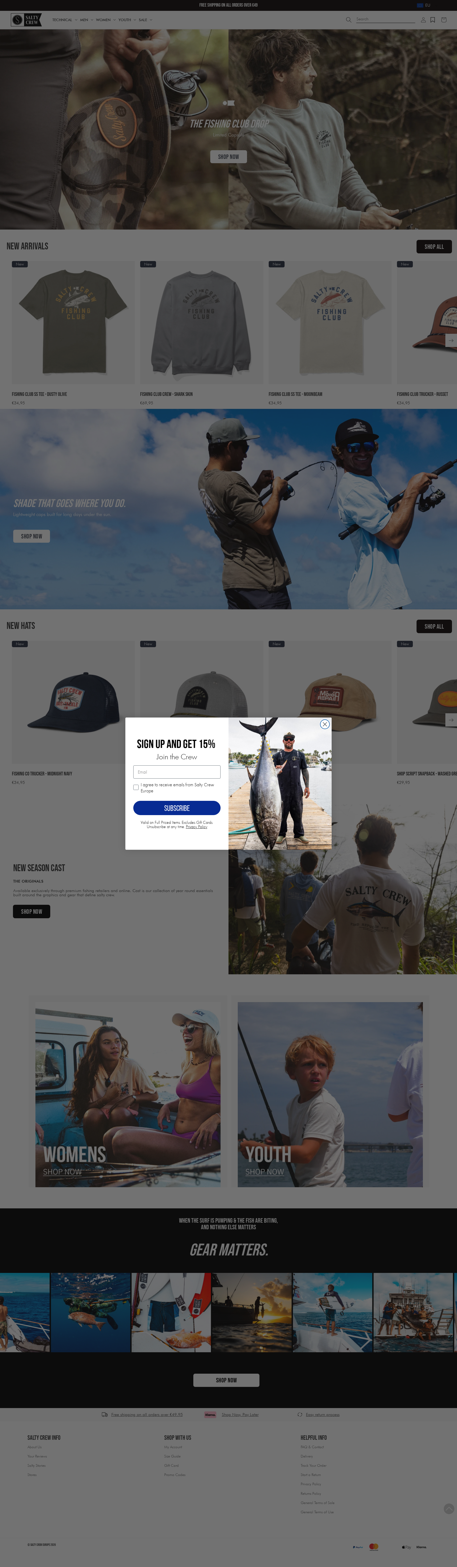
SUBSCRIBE (177, 808)
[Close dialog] (325, 724)
